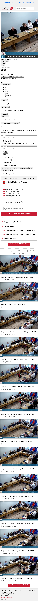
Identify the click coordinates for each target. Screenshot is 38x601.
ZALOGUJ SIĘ (30, 2)
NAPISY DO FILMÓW (18, 2)
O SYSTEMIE (6, 2)
